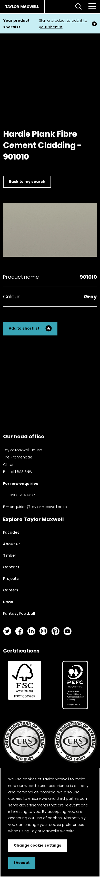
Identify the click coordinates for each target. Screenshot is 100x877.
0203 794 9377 (22, 495)
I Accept (22, 862)
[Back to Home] (22, 6)
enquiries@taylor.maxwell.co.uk (38, 506)
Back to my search (27, 181)
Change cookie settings (37, 845)
